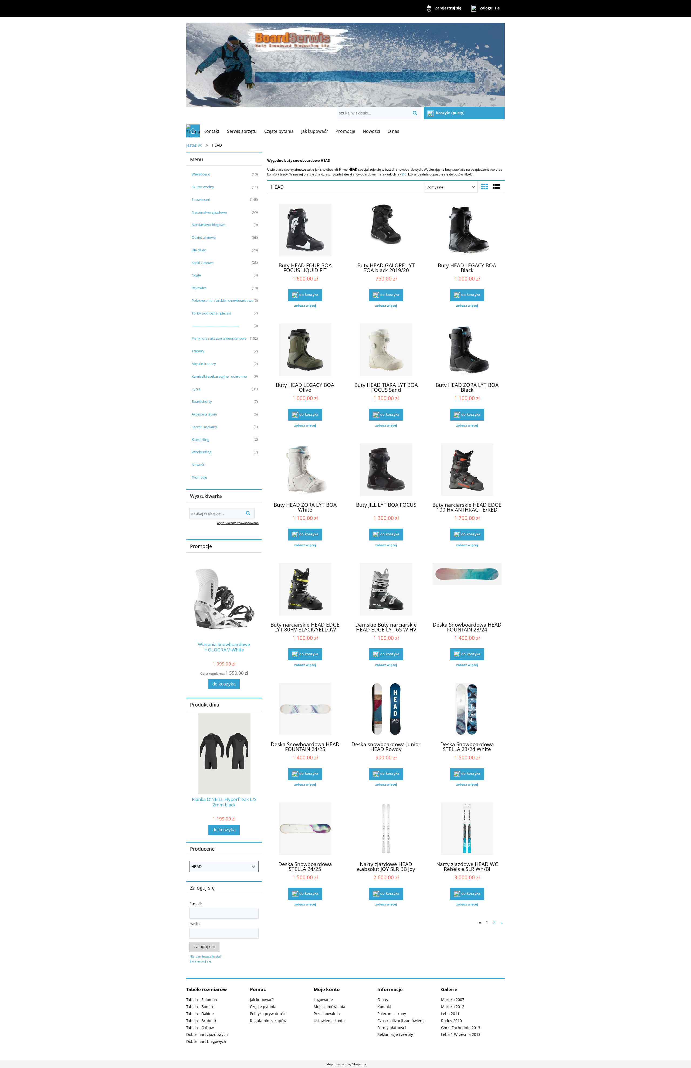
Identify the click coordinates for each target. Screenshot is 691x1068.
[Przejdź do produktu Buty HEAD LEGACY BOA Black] (467, 231)
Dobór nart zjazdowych (207, 1034)
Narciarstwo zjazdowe (209, 212)
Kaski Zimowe (203, 262)
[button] (305, 306)
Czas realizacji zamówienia (401, 1020)
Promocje (199, 477)
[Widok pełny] (496, 186)
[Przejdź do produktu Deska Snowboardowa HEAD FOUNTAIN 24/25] (305, 710)
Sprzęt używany (204, 426)
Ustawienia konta (329, 1020)
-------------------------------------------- (215, 325)
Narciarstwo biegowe (208, 224)
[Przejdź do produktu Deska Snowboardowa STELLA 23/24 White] (467, 710)
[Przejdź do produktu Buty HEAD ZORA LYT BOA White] (305, 470)
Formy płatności (391, 1027)
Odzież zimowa (204, 237)
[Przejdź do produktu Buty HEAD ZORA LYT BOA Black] (467, 350)
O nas (382, 999)
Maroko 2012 (452, 1006)
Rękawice (199, 287)
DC (404, 174)
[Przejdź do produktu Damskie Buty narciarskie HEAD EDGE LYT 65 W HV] (386, 590)
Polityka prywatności (268, 1013)
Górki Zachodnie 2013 (460, 1027)
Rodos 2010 (451, 1020)
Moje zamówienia (329, 1006)
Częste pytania (263, 1006)
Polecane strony (391, 1013)
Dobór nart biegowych (206, 1041)
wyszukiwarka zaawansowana (238, 523)
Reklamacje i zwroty (395, 1034)
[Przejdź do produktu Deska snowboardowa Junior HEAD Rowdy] (386, 710)
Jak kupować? (262, 999)
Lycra (196, 389)
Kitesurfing (200, 439)
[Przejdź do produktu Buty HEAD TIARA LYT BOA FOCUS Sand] (386, 350)
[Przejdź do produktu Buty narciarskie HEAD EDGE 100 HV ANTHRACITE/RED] (467, 470)
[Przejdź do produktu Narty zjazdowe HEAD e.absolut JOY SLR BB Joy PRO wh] (386, 829)
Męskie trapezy (204, 363)
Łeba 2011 (450, 1013)
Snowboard (201, 199)
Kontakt (384, 1006)
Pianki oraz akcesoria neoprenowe (219, 338)
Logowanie (323, 999)
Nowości (198, 464)
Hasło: (195, 923)
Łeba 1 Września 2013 (460, 1034)
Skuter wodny (203, 186)
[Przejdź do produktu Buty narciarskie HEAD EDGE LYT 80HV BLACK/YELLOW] (305, 590)
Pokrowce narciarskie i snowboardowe (222, 300)
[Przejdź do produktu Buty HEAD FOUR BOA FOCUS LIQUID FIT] (305, 231)
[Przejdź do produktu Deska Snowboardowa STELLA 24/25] (305, 829)
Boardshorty (202, 401)
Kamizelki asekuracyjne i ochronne (219, 376)
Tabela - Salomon (201, 999)
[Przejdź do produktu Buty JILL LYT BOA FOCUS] (386, 470)
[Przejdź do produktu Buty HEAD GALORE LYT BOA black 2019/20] (386, 231)
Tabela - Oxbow (200, 1027)
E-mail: (195, 903)
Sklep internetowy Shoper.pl (346, 1064)
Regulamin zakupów (268, 1020)
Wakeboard (201, 174)
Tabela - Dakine (200, 1013)
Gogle (196, 275)
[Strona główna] (345, 62)
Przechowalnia (327, 1013)
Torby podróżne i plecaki (211, 313)
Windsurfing (201, 451)
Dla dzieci (199, 250)
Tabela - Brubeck (201, 1020)
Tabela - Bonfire (200, 1006)
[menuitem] (211, 131)
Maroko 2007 (452, 999)
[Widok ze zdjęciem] (484, 186)
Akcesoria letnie (204, 414)
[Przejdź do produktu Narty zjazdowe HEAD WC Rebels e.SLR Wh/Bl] (467, 829)
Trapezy (198, 351)
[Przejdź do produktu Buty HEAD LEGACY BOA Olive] (305, 350)
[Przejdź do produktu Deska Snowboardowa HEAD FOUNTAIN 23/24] (467, 590)
